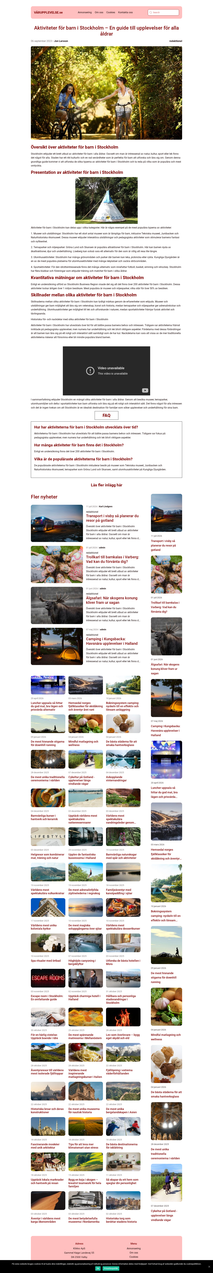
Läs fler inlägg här (106, 485)
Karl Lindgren (105, 506)
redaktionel (175, 41)
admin (102, 547)
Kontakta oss (125, 12)
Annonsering (85, 12)
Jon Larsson (61, 41)
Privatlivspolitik (111, 1268)
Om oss (99, 12)
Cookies (110, 12)
